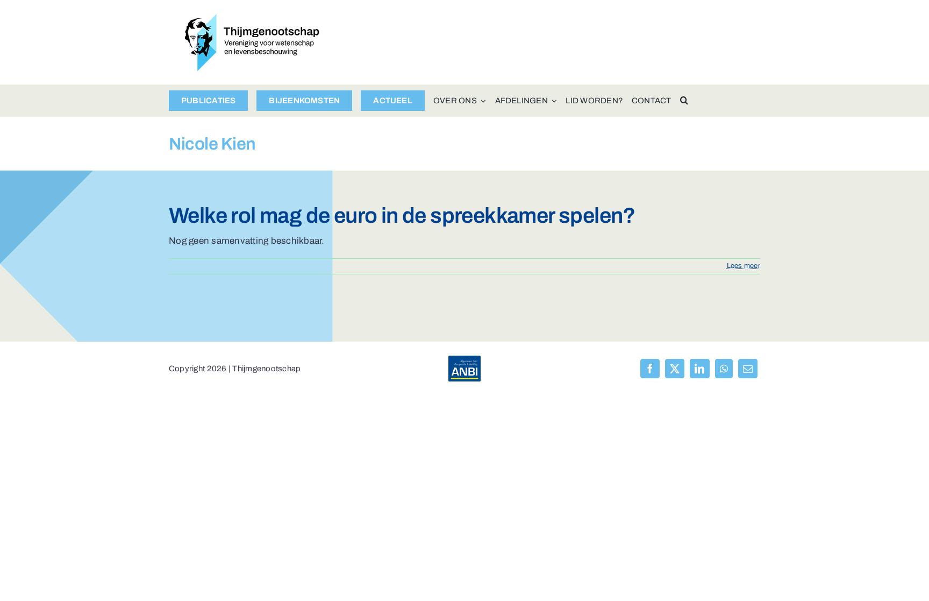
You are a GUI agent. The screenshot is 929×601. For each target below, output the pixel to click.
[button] (684, 100)
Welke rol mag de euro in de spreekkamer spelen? (402, 215)
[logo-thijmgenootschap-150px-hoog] (252, 18)
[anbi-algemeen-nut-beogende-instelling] (464, 360)
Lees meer (743, 266)
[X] (674, 368)
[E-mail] (747, 368)
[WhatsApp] (723, 368)
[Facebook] (650, 368)
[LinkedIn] (699, 368)
